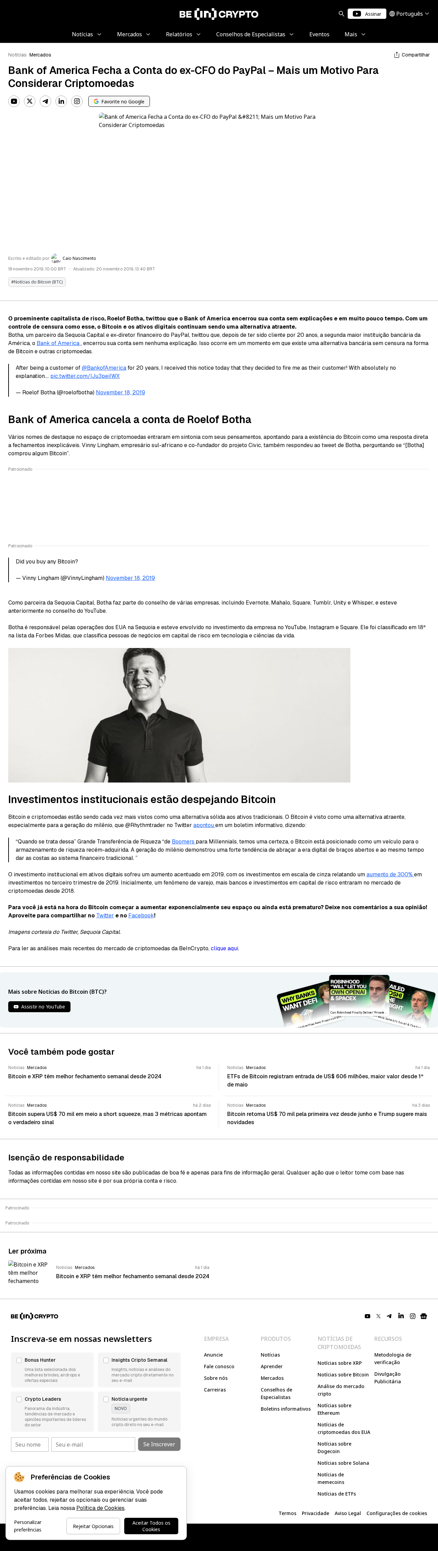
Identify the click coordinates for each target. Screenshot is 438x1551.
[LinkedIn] (61, 101)
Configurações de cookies (396, 1513)
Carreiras (215, 1389)
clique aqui (224, 948)
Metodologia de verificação (392, 1358)
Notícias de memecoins (331, 1478)
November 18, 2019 (120, 392)
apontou (204, 825)
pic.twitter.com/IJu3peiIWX (85, 376)
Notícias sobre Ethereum (334, 1409)
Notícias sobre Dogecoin (334, 1447)
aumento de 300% (390, 874)
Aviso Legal (348, 1513)
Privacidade (315, 1513)
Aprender (272, 1366)
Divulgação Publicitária (387, 1378)
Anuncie (213, 1354)
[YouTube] (14, 101)
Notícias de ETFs (337, 1493)
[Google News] (423, 1316)
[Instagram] (77, 101)
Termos (287, 1513)
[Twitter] (30, 101)
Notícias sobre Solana (343, 1463)
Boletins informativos (286, 1409)
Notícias (17, 55)
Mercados (40, 55)
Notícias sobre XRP (340, 1363)
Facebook (141, 915)
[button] (52, 1369)
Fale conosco (219, 1366)
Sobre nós (216, 1378)
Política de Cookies (100, 1508)
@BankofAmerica (104, 367)
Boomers (184, 841)
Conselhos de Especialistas (276, 1393)
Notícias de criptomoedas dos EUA (344, 1428)
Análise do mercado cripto (341, 1390)
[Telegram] (45, 101)
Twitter (105, 915)
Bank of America (59, 343)
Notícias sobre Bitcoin (343, 1374)
